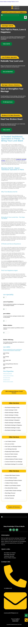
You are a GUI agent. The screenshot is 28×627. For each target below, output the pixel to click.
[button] (25, 17)
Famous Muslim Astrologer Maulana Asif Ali (9, 1)
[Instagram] (13, 530)
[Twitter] (17, 530)
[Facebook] (10, 530)
